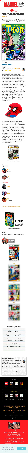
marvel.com (21, 415)
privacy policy (11, 415)
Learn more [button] (4, 451)
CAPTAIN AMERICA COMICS (8, 406)
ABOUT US (19, 410)
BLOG (9, 410)
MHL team (8, 443)
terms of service (16, 415)
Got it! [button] (21, 448)
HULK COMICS (17, 406)
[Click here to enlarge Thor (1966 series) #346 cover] (13, 59)
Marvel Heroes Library (13, 432)
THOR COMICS (15, 407)
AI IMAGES (4, 410)
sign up (6, 415)
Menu (3, 0)
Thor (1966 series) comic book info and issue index (11, 206)
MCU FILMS (13, 410)
